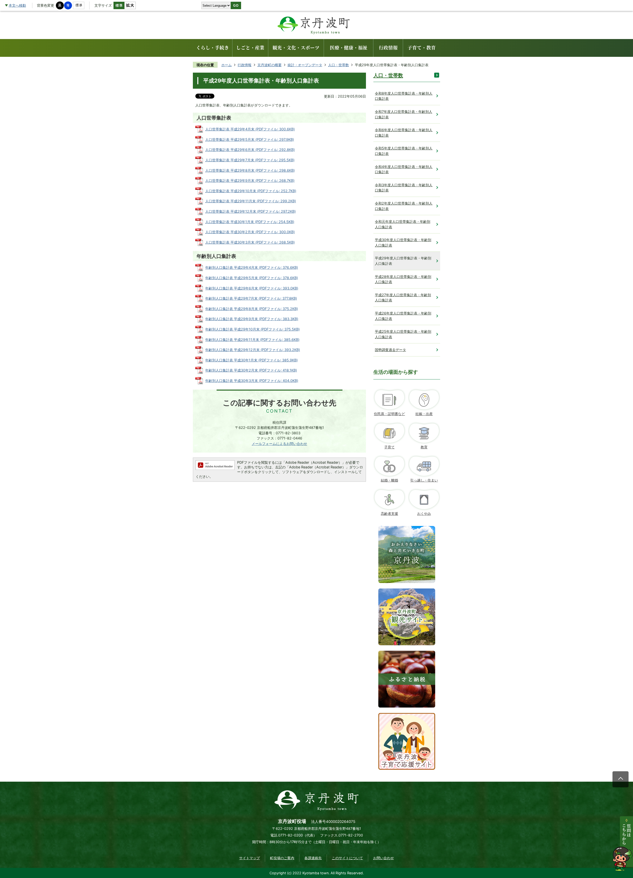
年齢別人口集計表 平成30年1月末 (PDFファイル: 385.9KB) (251, 360)
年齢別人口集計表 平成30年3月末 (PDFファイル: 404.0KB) (251, 380)
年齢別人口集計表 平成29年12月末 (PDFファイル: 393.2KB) (252, 350)
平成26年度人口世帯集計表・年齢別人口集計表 (403, 316)
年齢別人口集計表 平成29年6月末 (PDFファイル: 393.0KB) (251, 288)
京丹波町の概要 (269, 65)
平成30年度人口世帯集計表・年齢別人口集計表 (403, 242)
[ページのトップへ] (620, 779)
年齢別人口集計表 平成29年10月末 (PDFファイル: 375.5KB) (252, 329)
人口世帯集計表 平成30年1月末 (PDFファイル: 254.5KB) (249, 222)
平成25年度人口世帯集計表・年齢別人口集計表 (403, 334)
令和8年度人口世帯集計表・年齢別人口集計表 (403, 96)
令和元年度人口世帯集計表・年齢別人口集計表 (402, 224)
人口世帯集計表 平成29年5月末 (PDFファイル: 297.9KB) (249, 139)
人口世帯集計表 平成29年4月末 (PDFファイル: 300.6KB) (250, 129)
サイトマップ (249, 858)
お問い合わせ (383, 858)
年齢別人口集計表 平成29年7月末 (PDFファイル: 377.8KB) (251, 298)
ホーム (226, 65)
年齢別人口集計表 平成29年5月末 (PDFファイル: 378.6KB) (251, 278)
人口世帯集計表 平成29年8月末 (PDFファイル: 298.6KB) (250, 170)
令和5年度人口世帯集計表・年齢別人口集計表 (403, 151)
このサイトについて (347, 858)
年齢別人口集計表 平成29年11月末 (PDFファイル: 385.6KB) (252, 339)
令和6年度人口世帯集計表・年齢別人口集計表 (403, 132)
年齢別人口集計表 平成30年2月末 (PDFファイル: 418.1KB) (251, 370)
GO (236, 5)
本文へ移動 (17, 5)
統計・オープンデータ (305, 65)
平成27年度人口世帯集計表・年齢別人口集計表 (403, 297)
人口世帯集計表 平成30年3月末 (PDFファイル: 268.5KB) (250, 242)
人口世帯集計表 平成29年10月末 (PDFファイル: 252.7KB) (250, 191)
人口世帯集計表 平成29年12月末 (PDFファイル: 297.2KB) (250, 211)
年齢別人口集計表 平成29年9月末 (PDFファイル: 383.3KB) (251, 319)
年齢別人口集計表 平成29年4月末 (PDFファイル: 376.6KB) (251, 267)
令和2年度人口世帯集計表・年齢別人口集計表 (403, 206)
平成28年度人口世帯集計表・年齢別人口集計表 (403, 279)
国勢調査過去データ (390, 350)
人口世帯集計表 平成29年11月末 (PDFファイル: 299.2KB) (250, 201)
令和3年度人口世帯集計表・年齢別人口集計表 (403, 187)
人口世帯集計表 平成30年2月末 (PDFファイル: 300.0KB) (250, 232)
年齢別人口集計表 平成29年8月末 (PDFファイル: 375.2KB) (251, 309)
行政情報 (244, 65)
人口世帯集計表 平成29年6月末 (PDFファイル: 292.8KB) (250, 149)
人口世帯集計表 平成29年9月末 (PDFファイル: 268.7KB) (249, 180)
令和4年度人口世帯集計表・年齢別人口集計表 (403, 169)
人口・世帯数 (338, 65)
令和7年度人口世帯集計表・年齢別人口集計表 (403, 114)
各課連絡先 (313, 858)
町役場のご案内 (282, 858)
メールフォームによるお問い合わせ (279, 443)
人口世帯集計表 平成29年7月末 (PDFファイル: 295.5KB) (249, 160)
